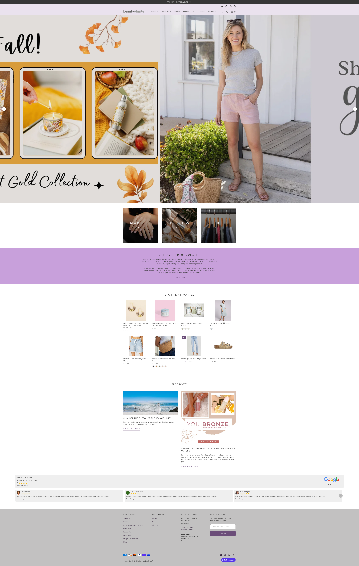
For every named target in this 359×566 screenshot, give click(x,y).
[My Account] (226, 11)
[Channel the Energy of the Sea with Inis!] (150, 406)
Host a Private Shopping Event (133, 528)
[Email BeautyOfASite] (222, 6)
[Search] (221, 11)
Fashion (153, 12)
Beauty (176, 12)
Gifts (193, 12)
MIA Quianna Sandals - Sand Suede (222, 362)
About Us (126, 521)
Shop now (141, 231)
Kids (201, 12)
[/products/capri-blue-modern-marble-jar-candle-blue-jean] (165, 313)
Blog (125, 545)
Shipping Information (130, 542)
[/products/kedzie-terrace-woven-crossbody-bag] (165, 349)
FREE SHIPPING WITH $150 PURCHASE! (179, 2)
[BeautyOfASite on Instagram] (230, 6)
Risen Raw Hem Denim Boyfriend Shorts (134, 363)
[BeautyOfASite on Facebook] (226, 6)
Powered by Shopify (146, 564)
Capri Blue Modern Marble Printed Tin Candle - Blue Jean (164, 327)
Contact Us (127, 532)
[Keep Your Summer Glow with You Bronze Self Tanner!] (208, 421)
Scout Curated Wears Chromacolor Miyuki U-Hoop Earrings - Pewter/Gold (135, 328)
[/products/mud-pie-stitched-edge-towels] (194, 313)
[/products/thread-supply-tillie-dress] (223, 313)
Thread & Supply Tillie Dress (220, 326)
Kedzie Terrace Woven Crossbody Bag (164, 363)
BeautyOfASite (134, 564)
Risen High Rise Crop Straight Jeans (193, 362)
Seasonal (210, 12)
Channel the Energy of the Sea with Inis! (147, 421)
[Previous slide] (4, 110)
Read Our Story (179, 280)
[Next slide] (355, 110)
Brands (154, 521)
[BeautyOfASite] (133, 12)
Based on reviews (22, 488)
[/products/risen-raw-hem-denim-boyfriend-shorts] (136, 349)
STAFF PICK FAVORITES (179, 297)
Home (185, 12)
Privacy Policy (128, 535)
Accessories (165, 12)
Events (125, 525)
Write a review (333, 488)
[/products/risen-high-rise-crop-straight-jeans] (194, 349)
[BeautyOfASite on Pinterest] (235, 6)
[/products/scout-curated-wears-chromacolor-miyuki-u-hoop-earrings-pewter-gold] (136, 313)
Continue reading (131, 432)
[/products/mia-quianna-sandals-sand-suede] (223, 349)
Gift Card (155, 528)
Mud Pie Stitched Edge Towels (191, 326)
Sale (153, 525)
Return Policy (128, 538)
